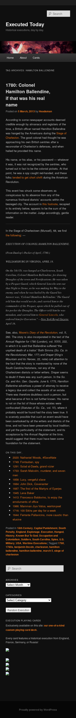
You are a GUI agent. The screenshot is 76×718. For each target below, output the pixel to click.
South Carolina (41, 539)
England (21, 532)
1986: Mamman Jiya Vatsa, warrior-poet (37, 506)
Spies (54, 539)
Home (10, 57)
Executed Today (25, 24)
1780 (61, 543)
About (23, 57)
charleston (41, 547)
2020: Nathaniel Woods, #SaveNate (34, 457)
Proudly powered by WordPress (38, 710)
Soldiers (26, 539)
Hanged (59, 532)
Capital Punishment (45, 528)
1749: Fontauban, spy (26, 462)
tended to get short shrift (27, 177)
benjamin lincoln (24, 547)
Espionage (33, 532)
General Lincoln (48, 315)
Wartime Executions (35, 543)
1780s (9, 547)
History (10, 535)
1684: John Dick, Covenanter (30, 484)
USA (18, 543)
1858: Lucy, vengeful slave (29, 479)
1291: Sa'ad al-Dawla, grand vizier (33, 466)
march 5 (48, 550)
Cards (36, 57)
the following (13, 235)
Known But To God (27, 535)
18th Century (25, 528)
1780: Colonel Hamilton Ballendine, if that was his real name (28, 95)
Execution (47, 532)
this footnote (50, 204)
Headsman (45, 111)
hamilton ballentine (30, 550)
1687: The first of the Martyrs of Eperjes (37, 488)
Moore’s (38, 332)
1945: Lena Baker (23, 493)
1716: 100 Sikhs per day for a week (34, 510)
